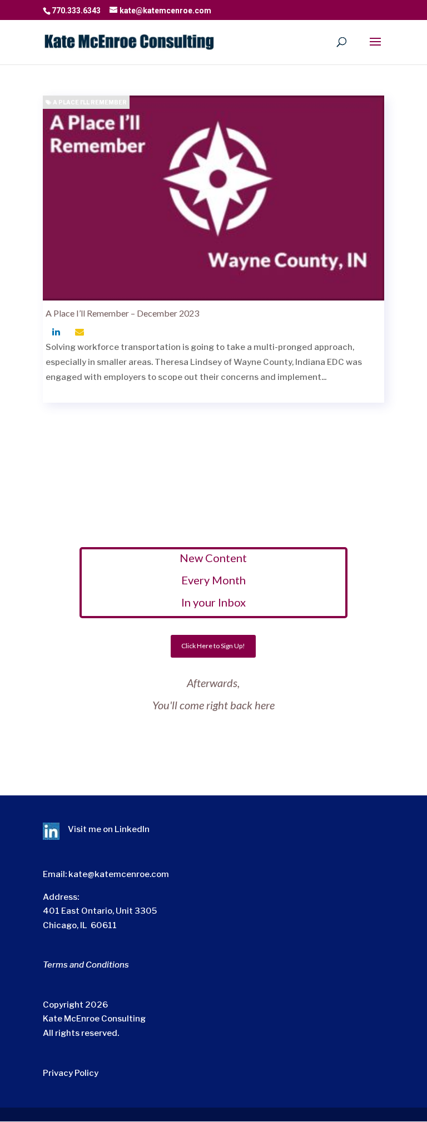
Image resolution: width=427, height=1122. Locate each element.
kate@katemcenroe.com (118, 874)
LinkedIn (132, 829)
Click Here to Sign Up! (213, 646)
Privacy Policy (70, 1073)
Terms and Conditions (86, 965)
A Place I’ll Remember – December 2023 (122, 313)
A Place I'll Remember (89, 102)
